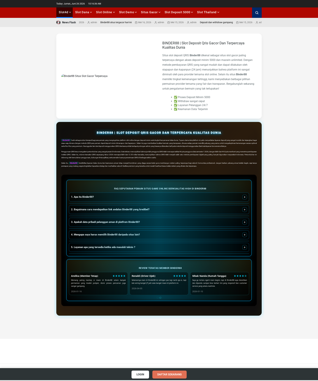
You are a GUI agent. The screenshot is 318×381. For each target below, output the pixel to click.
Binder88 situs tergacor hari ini (107, 22)
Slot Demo (126, 12)
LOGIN (140, 374)
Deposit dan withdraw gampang (207, 22)
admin (84, 22)
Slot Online (104, 12)
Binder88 (66, 140)
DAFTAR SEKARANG (169, 374)
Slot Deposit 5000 (177, 12)
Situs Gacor (149, 12)
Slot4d (63, 12)
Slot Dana (82, 12)
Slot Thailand (206, 12)
